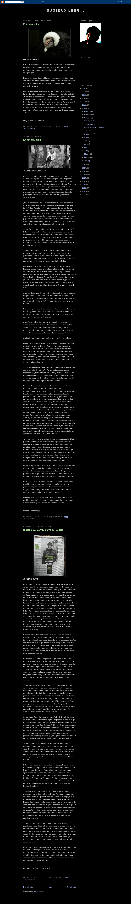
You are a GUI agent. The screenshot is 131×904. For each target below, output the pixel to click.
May (86, 147)
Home (50, 887)
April (86, 151)
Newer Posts (28, 887)
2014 (84, 178)
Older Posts (71, 887)
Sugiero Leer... (65, 10)
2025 (84, 88)
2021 (84, 102)
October (87, 118)
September (88, 134)
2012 (84, 185)
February (87, 157)
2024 (84, 92)
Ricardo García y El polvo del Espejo (43, 530)
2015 (84, 175)
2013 (84, 181)
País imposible (31, 24)
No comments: (30, 128)
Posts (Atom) (38, 892)
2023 (84, 95)
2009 (84, 195)
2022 (84, 98)
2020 (84, 105)
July (86, 141)
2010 (84, 191)
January (87, 161)
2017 (84, 168)
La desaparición (32, 140)
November (88, 115)
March (86, 154)
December (88, 111)
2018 (84, 165)
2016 (84, 171)
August (87, 137)
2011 (84, 188)
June (86, 144)
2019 (84, 108)
